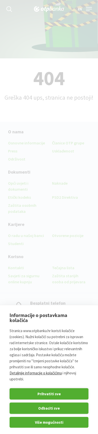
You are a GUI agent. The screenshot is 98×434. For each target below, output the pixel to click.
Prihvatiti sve (49, 393)
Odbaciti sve (49, 408)
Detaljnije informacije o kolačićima (36, 373)
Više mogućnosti (49, 422)
